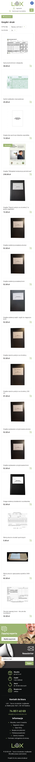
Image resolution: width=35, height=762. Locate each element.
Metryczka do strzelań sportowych (14, 537)
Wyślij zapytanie (9, 639)
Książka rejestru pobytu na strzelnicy (14, 355)
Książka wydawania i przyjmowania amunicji (16, 429)
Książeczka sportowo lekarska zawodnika (16, 135)
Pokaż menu (7, 16)
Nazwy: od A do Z (16, 26)
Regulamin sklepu (18, 725)
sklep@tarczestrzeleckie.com (17, 714)
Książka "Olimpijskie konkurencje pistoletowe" (17, 171)
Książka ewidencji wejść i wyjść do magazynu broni (17, 318)
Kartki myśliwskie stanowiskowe (13, 99)
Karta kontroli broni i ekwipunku (13, 62)
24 (12, 30)
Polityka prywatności (18, 732)
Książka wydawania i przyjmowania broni (16, 465)
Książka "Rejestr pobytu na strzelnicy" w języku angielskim (16, 208)
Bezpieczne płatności (18, 730)
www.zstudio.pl (22, 758)
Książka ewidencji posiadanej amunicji (14, 245)
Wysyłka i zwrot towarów (18, 722)
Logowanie (19, 8)
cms (15, 758)
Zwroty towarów (18, 735)
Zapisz (29, 663)
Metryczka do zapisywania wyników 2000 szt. (16, 574)
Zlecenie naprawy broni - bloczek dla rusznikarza (14, 612)
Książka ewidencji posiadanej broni (13, 281)
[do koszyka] (30, 66)
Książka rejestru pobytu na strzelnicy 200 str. (16, 392)
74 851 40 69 (17, 711)
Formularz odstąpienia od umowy (18, 738)
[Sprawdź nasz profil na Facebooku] (32, 3)
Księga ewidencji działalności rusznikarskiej (16, 501)
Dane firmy (18, 727)
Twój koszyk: (19, 11)
